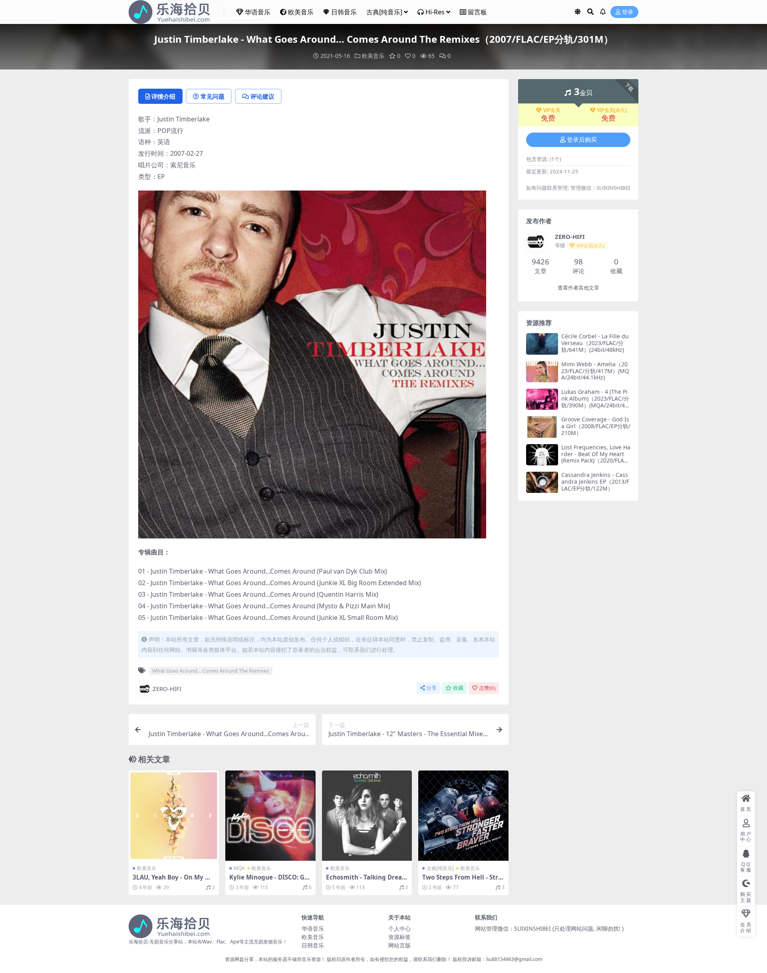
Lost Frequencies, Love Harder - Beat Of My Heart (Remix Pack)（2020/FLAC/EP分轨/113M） (595, 457)
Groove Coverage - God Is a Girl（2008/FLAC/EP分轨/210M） (595, 426)
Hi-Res (435, 12)
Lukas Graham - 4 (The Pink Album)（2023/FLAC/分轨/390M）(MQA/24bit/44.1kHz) (595, 401)
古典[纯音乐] (384, 12)
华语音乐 (257, 12)
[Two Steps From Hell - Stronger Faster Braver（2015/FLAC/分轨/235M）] (463, 815)
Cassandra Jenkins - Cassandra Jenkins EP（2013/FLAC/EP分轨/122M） (595, 481)
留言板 (477, 12)
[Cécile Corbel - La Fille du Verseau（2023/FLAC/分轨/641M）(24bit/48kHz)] (542, 343)
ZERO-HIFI (167, 689)
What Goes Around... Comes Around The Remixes (210, 670)
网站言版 (399, 945)
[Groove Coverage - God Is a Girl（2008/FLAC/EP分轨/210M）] (542, 426)
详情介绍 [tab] (163, 96)
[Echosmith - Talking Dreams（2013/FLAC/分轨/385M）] (367, 815)
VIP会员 (551, 110)
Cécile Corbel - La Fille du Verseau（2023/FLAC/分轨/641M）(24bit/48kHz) (595, 342)
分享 (431, 688)
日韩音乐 (344, 12)
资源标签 (399, 937)
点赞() (487, 688)
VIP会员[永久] (612, 110)
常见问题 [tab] (213, 96)
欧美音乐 (301, 12)
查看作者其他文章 (578, 288)
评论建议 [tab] (262, 96)
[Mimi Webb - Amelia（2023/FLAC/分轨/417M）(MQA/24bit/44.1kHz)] (542, 371)
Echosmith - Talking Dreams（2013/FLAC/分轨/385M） (367, 880)
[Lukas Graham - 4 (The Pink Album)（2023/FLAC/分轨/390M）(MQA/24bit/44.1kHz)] (542, 399)
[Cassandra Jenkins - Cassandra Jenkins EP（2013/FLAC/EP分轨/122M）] (542, 482)
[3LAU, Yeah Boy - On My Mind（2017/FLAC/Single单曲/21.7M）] (174, 815)
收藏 (458, 688)
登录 (627, 12)
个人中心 (399, 928)
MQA (239, 868)
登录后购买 (582, 140)
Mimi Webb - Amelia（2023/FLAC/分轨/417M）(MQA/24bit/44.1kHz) (595, 370)
